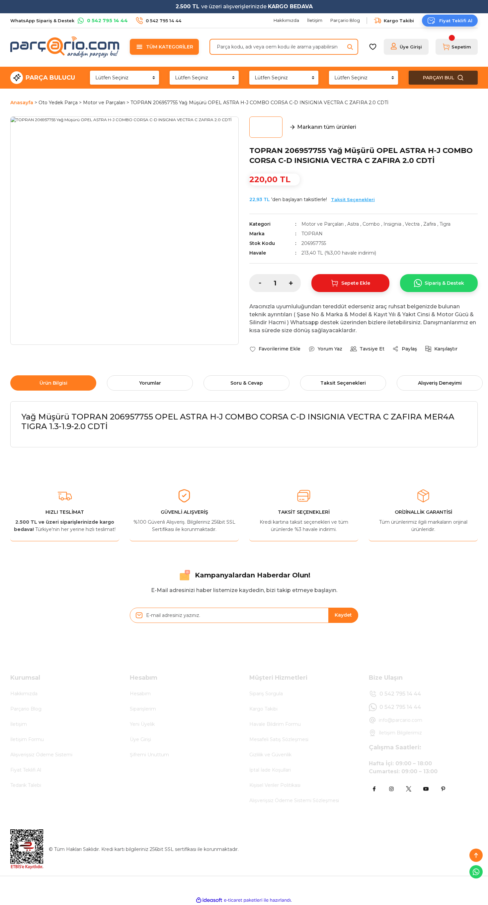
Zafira (429, 224)
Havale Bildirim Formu (275, 724)
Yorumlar (150, 383)
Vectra (412, 224)
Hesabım (140, 694)
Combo (371, 224)
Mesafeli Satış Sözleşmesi (278, 739)
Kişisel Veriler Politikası (274, 785)
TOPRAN (312, 234)
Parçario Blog (25, 709)
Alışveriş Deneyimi (440, 383)
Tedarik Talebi (25, 785)
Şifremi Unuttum (149, 755)
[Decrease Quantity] (255, 283)
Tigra (445, 224)
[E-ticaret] (243, 900)
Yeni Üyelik (142, 724)
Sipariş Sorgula (266, 694)
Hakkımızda (24, 694)
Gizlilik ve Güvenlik (270, 755)
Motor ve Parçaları (322, 224)
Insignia (392, 224)
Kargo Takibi (263, 709)
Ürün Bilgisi (53, 383)
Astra (353, 224)
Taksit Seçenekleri (353, 199)
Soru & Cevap (246, 383)
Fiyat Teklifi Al (25, 770)
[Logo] (64, 46)
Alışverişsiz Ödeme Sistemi (41, 755)
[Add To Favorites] (274, 348)
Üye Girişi (140, 739)
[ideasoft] (209, 900)
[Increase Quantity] (295, 283)
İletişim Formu (27, 739)
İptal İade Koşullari (270, 770)
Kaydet (343, 615)
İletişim (18, 724)
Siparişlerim (143, 709)
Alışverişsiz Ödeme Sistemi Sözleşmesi (294, 800)
